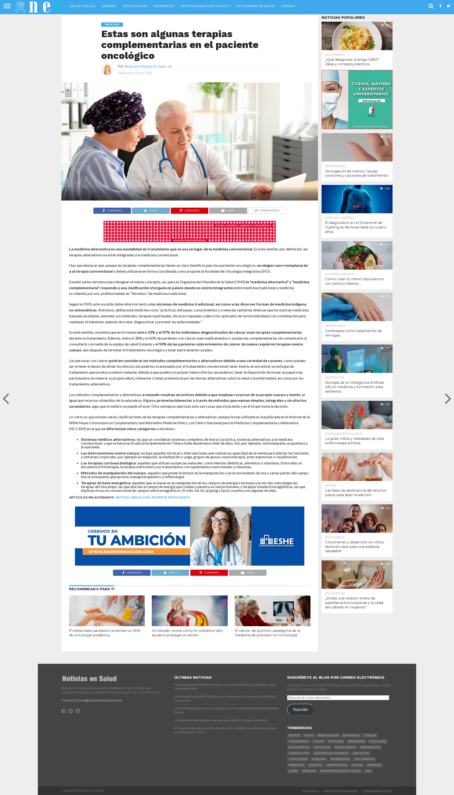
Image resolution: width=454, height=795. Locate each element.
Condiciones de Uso (378, 791)
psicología (378, 741)
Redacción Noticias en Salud (145, 66)
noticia (122, 497)
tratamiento (364, 759)
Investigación (135, 6)
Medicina (309, 771)
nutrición (335, 741)
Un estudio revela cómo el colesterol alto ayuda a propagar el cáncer (187, 633)
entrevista (351, 735)
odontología (337, 765)
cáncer (318, 741)
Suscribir (300, 709)
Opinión (288, 6)
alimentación (299, 753)
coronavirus (298, 741)
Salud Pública (82, 6)
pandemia (319, 759)
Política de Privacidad (341, 791)
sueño (293, 771)
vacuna (357, 765)
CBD (368, 771)
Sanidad (108, 6)
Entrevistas (164, 6)
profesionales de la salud (340, 771)
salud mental (299, 747)
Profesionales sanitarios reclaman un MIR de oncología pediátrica (104, 633)
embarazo (296, 765)
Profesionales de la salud (205, 6)
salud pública (345, 747)
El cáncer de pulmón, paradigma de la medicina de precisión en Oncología (267, 633)
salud (308, 735)
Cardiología (298, 759)
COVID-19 (370, 735)
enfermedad (340, 759)
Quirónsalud (370, 747)
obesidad (374, 765)
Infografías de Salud (255, 6)
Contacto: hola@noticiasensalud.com (91, 700)
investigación (328, 735)
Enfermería (356, 741)
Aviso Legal (310, 791)
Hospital (315, 765)
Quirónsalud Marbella (331, 753)
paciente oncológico (171, 497)
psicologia (322, 747)
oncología (140, 497)
